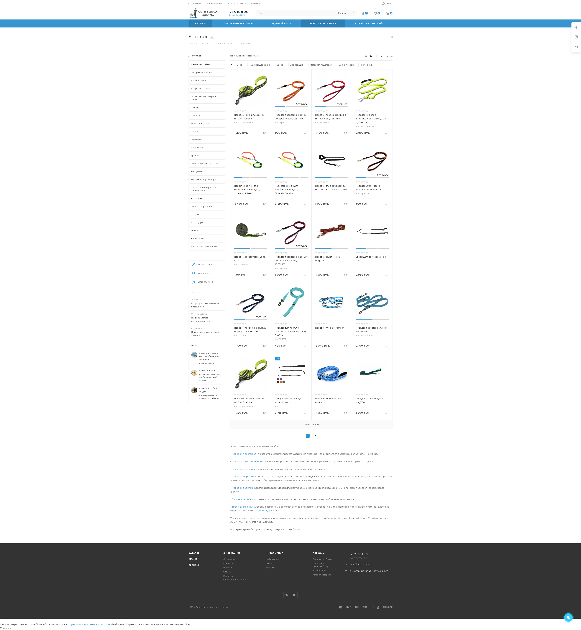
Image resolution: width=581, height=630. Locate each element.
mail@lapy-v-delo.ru (361, 564)
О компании (231, 553)
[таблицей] (391, 55)
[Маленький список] (366, 55)
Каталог (194, 553)
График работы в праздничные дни (200, 319)
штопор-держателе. (267, 510)
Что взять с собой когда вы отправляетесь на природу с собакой (209, 393)
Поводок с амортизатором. (248, 461)
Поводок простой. (242, 453)
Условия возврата (322, 575)
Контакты (228, 563)
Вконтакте (286, 595)
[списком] (387, 55)
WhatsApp (294, 595)
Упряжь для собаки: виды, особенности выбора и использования (209, 358)
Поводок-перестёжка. (245, 476)
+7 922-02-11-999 (238, 12)
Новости (194, 292)
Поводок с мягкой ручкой (247, 469)
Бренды (194, 565)
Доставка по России (323, 559)
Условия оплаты (321, 570)
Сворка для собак (242, 499)
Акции (193, 559)
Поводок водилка (242, 487)
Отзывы (227, 572)
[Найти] (353, 13)
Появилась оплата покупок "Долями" (205, 334)
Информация (274, 553)
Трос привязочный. (243, 506)
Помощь (318, 553)
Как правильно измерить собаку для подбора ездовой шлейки (210, 375)
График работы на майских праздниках (205, 305)
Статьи (193, 345)
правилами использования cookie (90, 624)
